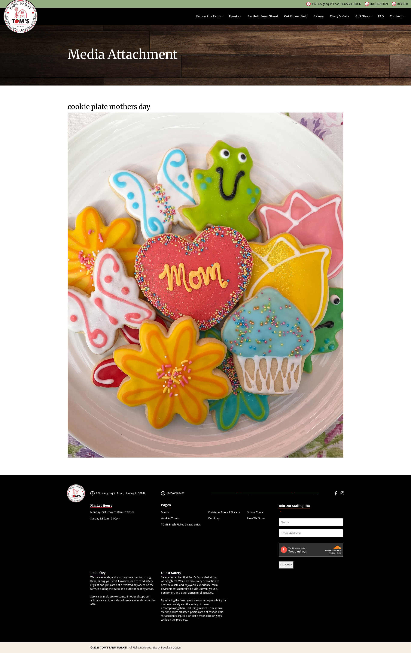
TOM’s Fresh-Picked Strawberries (181, 524)
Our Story (214, 518)
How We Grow (256, 518)
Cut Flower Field (296, 16)
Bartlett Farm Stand (262, 16)
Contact (396, 16)
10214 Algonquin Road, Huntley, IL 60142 (120, 493)
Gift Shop (362, 16)
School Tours (255, 512)
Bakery (319, 16)
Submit (286, 565)
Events (234, 16)
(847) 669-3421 (379, 4)
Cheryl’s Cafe (339, 16)
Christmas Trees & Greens (224, 512)
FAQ (381, 16)
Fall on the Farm (208, 16)
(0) (402, 4)
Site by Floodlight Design (167, 647)
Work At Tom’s (170, 518)
